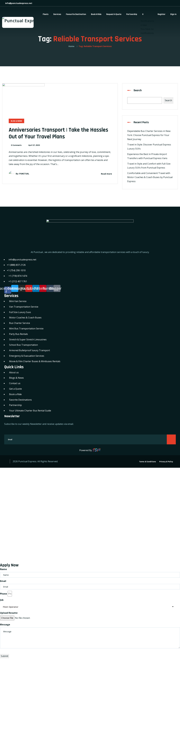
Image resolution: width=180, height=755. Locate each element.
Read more (106, 173)
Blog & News (16, 121)
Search (138, 90)
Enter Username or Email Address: (21, 499)
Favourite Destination (76, 14)
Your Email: (8, 703)
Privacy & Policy (166, 461)
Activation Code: (11, 722)
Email (3, 581)
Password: (8, 518)
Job (2, 599)
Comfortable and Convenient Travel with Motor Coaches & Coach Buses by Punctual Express (150, 177)
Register (161, 14)
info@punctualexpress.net (18, 3)
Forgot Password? (11, 551)
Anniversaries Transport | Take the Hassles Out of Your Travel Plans (58, 133)
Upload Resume (9, 612)
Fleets (45, 14)
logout (66, 477)
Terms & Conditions (147, 461)
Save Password (13, 558)
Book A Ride (96, 14)
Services (57, 14)
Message (5, 624)
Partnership (131, 14)
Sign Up (27, 551)
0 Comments (16, 145)
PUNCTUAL (24, 173)
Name (3, 569)
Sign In (173, 14)
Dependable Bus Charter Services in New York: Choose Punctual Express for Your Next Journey (148, 135)
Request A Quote (113, 14)
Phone (3, 593)
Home (71, 46)
